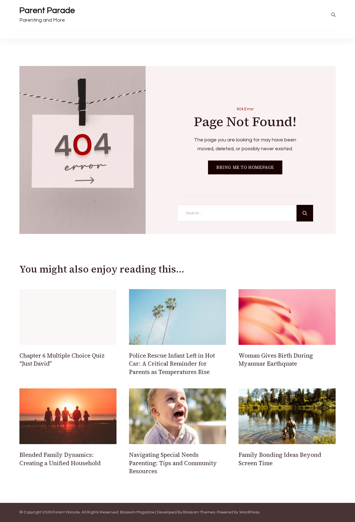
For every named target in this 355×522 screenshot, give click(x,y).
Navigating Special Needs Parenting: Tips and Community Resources (173, 463)
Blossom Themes (199, 512)
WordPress (249, 512)
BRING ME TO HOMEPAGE (245, 167)
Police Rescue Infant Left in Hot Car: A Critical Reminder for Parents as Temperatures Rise (172, 364)
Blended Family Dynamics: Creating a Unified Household (60, 459)
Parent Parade (47, 10)
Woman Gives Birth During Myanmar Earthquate (276, 360)
